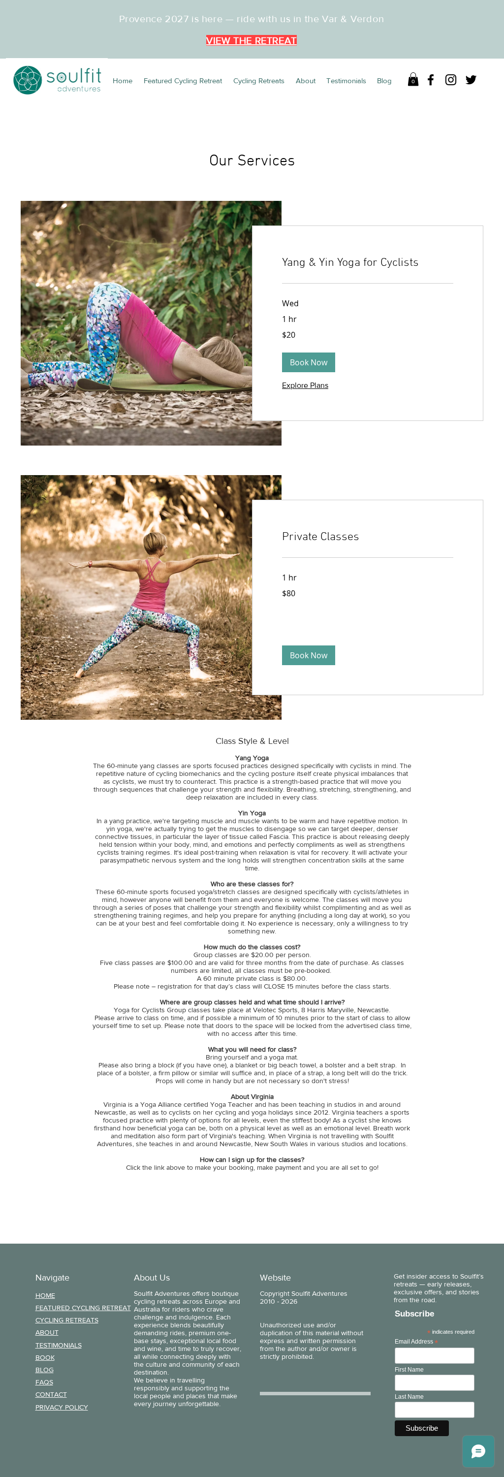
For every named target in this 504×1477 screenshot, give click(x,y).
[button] (413, 79)
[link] (367, 263)
